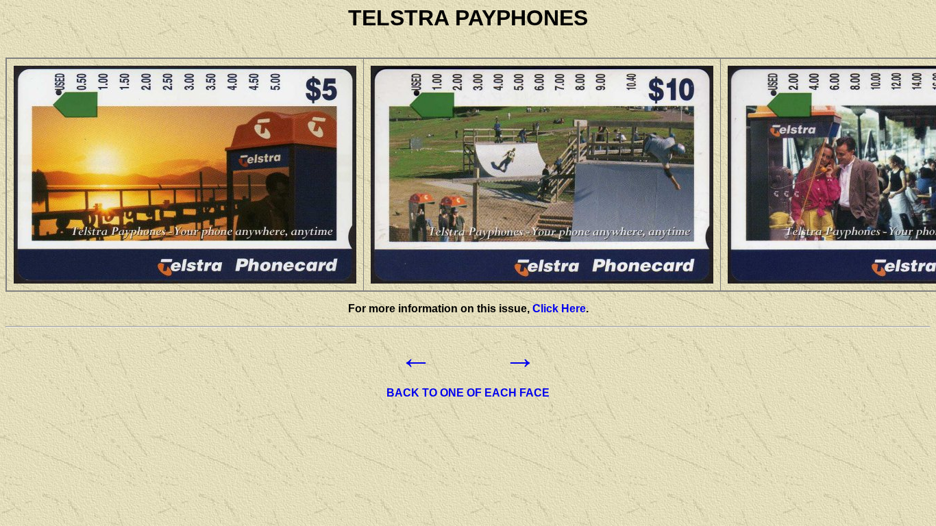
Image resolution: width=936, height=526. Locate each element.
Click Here (559, 308)
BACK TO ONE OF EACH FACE (468, 393)
